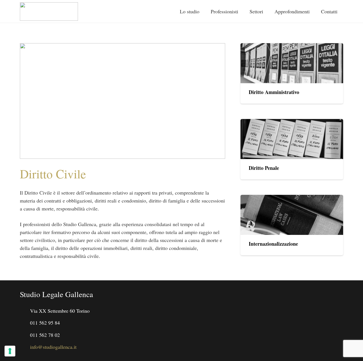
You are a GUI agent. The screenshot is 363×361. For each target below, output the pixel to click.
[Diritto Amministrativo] (291, 63)
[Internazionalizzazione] (291, 215)
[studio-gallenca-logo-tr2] (49, 11)
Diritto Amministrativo (274, 92)
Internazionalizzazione (273, 243)
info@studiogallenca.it (53, 346)
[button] (267, 11)
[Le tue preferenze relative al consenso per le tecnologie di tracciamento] (10, 351)
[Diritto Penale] (291, 139)
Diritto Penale (264, 168)
